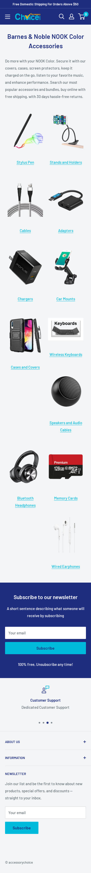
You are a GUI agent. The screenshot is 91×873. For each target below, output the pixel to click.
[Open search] (61, 16)
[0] (82, 16)
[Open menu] (7, 17)
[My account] (71, 16)
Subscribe (45, 648)
